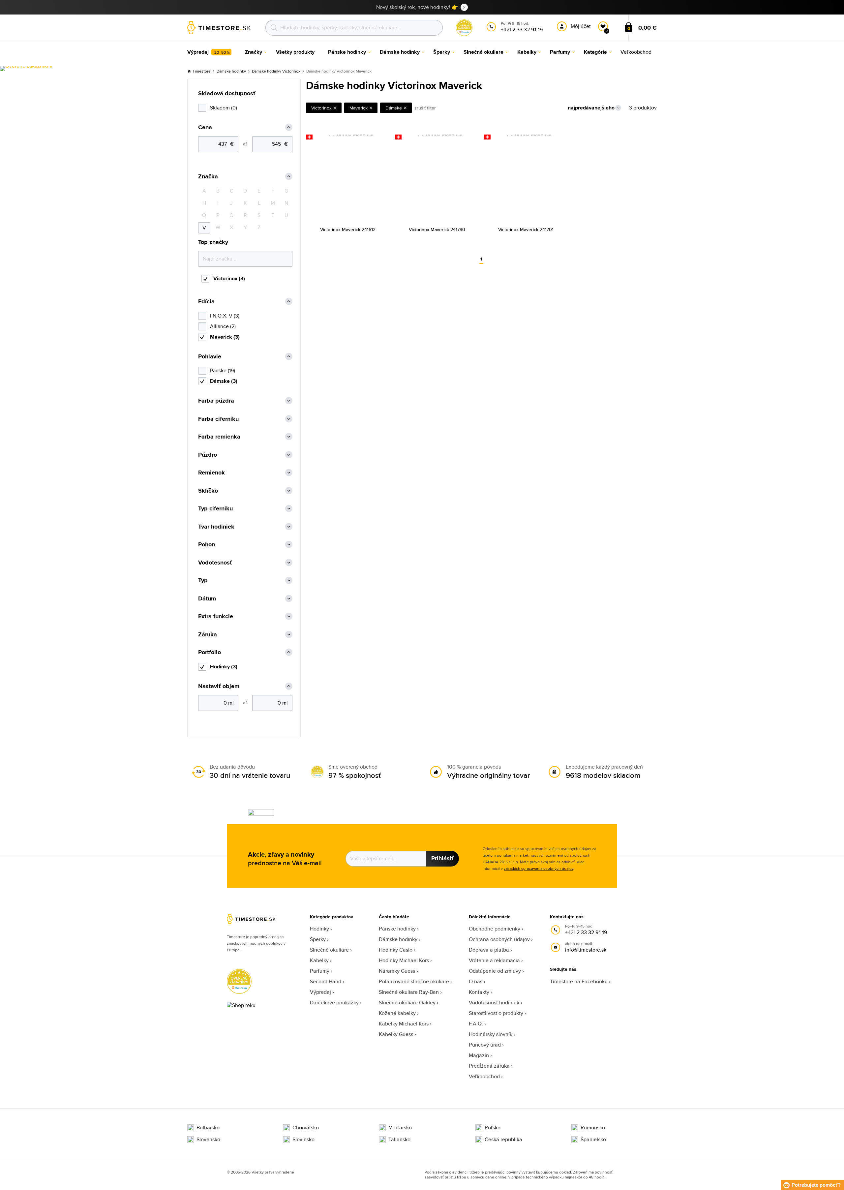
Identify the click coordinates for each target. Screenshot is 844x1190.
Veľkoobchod (484, 1076)
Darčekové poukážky (334, 1002)
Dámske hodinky (231, 71)
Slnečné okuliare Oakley (407, 1002)
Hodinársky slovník (490, 1034)
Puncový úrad (485, 1045)
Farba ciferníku (218, 419)
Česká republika (503, 1139)
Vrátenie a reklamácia (494, 960)
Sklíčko (208, 491)
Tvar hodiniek (216, 527)
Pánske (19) (222, 370)
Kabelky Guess (396, 1034)
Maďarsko (400, 1127)
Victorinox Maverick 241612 (348, 229)
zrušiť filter (425, 108)
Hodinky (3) (223, 666)
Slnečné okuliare (329, 950)
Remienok (211, 472)
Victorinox (321, 108)
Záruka (207, 634)
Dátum (207, 598)
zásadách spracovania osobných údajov (538, 868)
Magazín (479, 1055)
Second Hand (325, 981)
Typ (203, 580)
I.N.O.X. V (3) (224, 316)
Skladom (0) (223, 107)
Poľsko (492, 1127)
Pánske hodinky (397, 928)
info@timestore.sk (585, 950)
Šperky (318, 939)
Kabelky (319, 960)
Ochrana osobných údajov (499, 939)
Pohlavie (209, 356)
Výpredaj (320, 992)
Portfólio (209, 652)
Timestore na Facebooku (579, 981)
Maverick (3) (225, 337)
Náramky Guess (397, 971)
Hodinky (319, 928)
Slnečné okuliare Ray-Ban (409, 992)
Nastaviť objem (218, 686)
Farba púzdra (216, 401)
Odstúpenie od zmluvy (495, 971)
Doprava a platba (489, 950)
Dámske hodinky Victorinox (276, 71)
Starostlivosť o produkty (496, 1013)
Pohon (206, 544)
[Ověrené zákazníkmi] (26, 68)
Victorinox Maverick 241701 (526, 229)
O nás (475, 981)
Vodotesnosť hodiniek (494, 1002)
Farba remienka (219, 437)
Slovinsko (303, 1139)
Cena (205, 127)
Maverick (358, 108)
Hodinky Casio (395, 950)
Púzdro (207, 455)
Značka (208, 176)
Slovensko (208, 1139)
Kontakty (479, 992)
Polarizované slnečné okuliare (414, 981)
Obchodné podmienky (494, 928)
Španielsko (593, 1139)
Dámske (393, 108)
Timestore (202, 71)
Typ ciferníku (215, 508)
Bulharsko (208, 1127)
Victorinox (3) (229, 278)
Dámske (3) (223, 381)
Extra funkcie (215, 616)
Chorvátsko (305, 1127)
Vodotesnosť (215, 562)
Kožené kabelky (397, 1013)
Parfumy (319, 971)
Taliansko (399, 1139)
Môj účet (581, 26)
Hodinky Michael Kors (404, 960)
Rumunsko (593, 1127)
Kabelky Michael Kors (404, 1023)
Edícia (206, 301)
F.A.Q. (476, 1023)
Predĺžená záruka (489, 1066)
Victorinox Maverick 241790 (437, 229)
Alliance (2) (223, 326)
